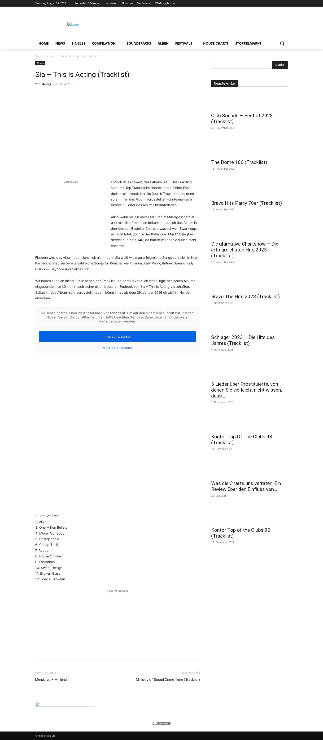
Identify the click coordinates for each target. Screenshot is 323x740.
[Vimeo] (278, 3)
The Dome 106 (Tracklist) (239, 162)
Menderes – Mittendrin (52, 679)
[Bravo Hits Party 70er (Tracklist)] (249, 189)
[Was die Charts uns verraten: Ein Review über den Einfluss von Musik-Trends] (249, 469)
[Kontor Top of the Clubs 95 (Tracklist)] (249, 516)
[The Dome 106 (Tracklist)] (249, 148)
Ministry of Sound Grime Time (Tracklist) (168, 679)
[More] (187, 651)
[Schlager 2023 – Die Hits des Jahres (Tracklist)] (249, 323)
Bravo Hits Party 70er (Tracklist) (246, 203)
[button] (282, 43)
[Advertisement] (197, 23)
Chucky (46, 84)
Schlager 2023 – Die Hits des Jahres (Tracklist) (243, 340)
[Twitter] (272, 3)
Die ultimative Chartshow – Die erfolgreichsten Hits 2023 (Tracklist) (244, 250)
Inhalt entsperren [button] (117, 336)
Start (38, 56)
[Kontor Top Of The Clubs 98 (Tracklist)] (249, 422)
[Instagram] (265, 3)
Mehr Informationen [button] (118, 348)
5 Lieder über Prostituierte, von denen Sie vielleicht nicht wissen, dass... (246, 390)
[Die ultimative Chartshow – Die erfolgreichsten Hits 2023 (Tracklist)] (249, 230)
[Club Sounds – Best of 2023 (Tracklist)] (249, 101)
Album (51, 56)
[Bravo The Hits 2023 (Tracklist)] (249, 282)
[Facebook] (259, 3)
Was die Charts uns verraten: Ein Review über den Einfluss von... (246, 486)
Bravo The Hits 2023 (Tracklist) (245, 296)
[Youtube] (285, 3)
